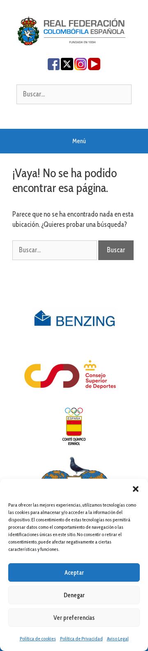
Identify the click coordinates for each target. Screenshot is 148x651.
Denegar (74, 595)
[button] (136, 489)
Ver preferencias (74, 617)
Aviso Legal (118, 638)
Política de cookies (38, 638)
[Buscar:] (74, 94)
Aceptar (74, 572)
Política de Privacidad (81, 638)
